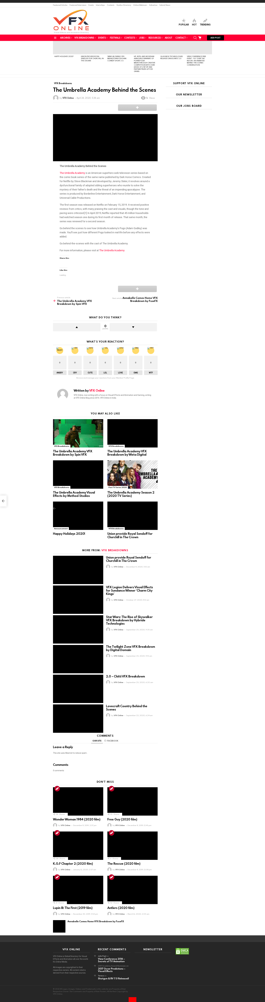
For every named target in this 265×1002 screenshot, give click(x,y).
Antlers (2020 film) (120, 908)
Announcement (61, 528)
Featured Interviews (78, 5)
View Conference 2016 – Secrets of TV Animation (111, 960)
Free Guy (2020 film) (122, 819)
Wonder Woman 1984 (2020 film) (76, 819)
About (168, 37)
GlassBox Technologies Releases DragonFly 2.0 (171, 57)
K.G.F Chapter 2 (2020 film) (73, 864)
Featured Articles (60, 5)
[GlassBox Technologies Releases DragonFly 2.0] (172, 47)
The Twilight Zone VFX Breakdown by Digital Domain (130, 648)
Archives (65, 37)
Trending (205, 24)
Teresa (101, 975)
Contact (180, 37)
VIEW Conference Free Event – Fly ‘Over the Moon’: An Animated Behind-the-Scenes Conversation (196, 60)
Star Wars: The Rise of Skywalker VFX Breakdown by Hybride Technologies (129, 620)
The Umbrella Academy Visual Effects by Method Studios (74, 494)
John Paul (102, 956)
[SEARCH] (195, 38)
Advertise (153, 5)
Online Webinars (140, 5)
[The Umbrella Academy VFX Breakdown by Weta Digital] (132, 433)
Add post (215, 37)
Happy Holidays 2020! (63, 56)
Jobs (142, 37)
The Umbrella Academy (72, 172)
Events (91, 5)
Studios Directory (123, 5)
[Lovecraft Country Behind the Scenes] (78, 718)
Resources (155, 37)
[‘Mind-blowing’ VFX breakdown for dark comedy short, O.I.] (119, 47)
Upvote (76, 327)
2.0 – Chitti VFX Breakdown (125, 676)
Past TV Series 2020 (117, 487)
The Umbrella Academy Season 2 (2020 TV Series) (130, 494)
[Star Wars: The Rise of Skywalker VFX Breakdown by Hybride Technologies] (78, 629)
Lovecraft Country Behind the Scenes (126, 707)
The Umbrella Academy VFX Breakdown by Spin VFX (72, 452)
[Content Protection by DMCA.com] (182, 954)
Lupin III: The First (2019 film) (72, 908)
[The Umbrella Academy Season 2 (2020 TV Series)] (132, 474)
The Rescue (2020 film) (123, 864)
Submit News (164, 5)
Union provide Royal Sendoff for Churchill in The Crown (92, 58)
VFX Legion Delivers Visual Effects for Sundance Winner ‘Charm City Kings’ (129, 590)
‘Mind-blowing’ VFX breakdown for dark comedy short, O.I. (117, 58)
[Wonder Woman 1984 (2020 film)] (78, 801)
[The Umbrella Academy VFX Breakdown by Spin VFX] (78, 433)
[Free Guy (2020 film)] (132, 801)
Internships (100, 5)
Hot (194, 24)
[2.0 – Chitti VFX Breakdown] (78, 689)
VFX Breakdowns (84, 37)
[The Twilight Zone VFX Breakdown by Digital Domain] (78, 659)
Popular (184, 24)
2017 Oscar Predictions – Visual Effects (111, 970)
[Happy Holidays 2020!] (66, 47)
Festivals (115, 37)
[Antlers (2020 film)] (132, 890)
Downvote (133, 327)
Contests (110, 5)
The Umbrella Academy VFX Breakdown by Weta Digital (127, 452)
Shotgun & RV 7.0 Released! (113, 978)
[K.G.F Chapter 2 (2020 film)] (78, 845)
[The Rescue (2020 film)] (132, 845)
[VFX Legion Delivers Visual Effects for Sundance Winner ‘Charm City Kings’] (78, 599)
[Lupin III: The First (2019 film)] (78, 890)
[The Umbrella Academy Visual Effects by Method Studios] (78, 474)
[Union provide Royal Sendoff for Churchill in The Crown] (93, 47)
